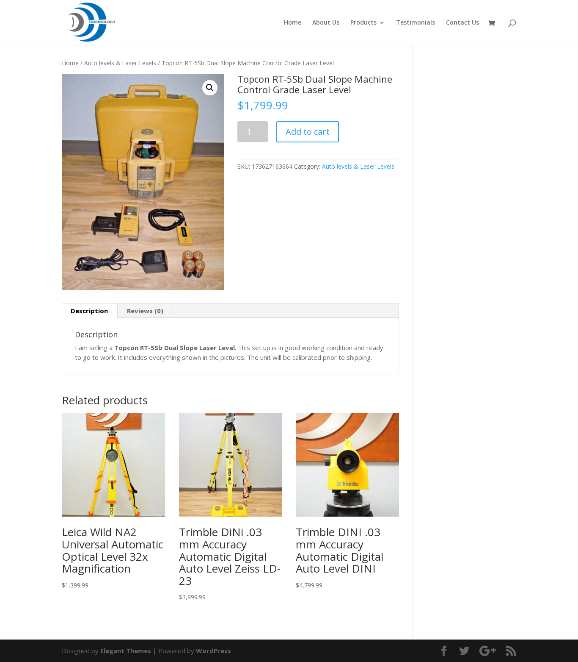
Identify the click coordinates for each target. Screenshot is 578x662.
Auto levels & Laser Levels (120, 63)
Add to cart (308, 131)
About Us (325, 22)
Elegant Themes (125, 650)
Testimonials (415, 22)
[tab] (89, 310)
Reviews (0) (145, 310)
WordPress (213, 650)
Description (89, 310)
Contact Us (462, 22)
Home (292, 22)
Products (363, 22)
